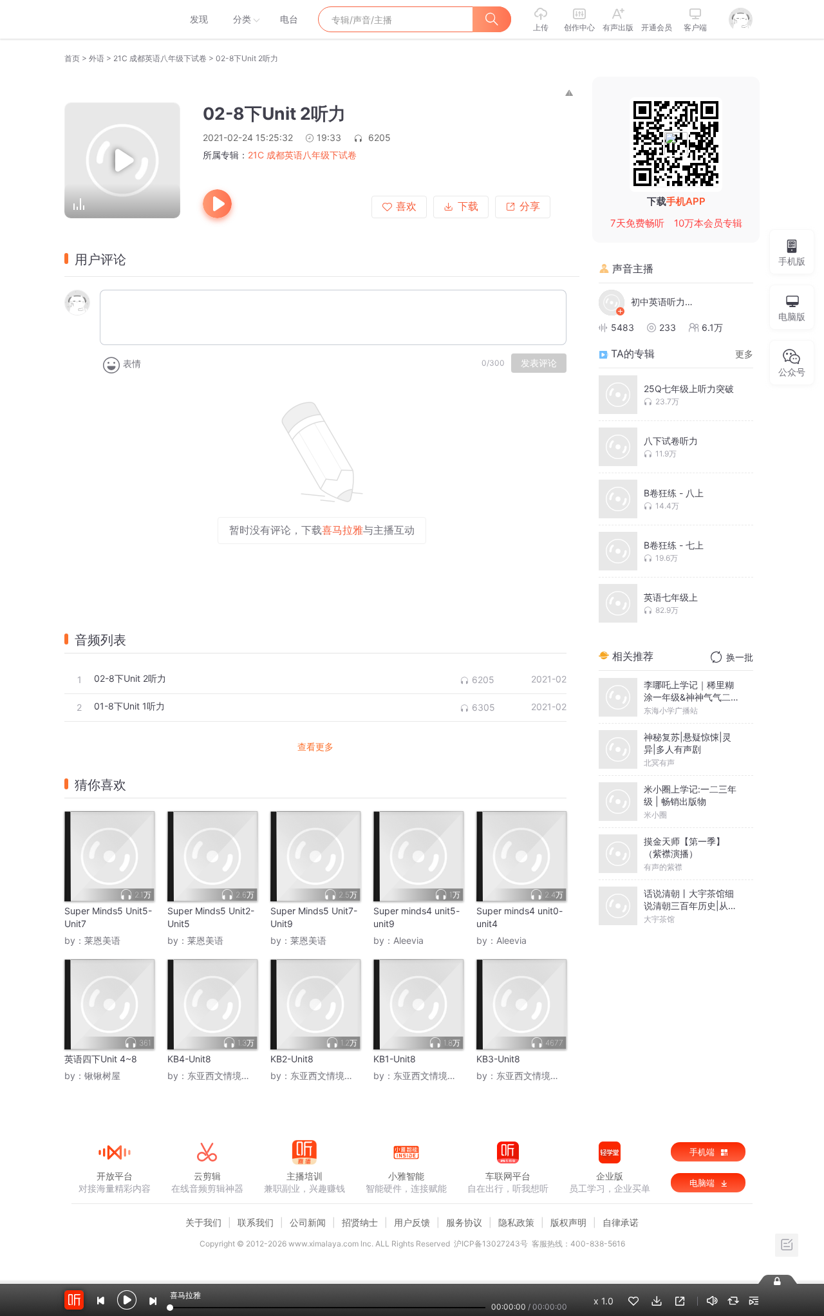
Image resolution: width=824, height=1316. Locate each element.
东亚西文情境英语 (223, 1075)
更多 (744, 353)
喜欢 (406, 206)
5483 (622, 327)
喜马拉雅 (114, 19)
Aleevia (408, 940)
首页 (72, 58)
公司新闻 (308, 1222)
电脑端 (703, 1183)
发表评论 (539, 363)
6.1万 (712, 327)
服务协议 (464, 1222)
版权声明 (568, 1222)
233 (667, 327)
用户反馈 (412, 1222)
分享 (530, 206)
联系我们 (256, 1222)
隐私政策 (516, 1222)
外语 (96, 58)
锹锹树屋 (102, 1075)
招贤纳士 (360, 1222)
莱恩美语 (102, 940)
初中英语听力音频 (663, 301)
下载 (468, 206)
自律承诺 (621, 1222)
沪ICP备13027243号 (491, 1243)
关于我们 (203, 1222)
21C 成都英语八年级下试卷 (160, 58)
